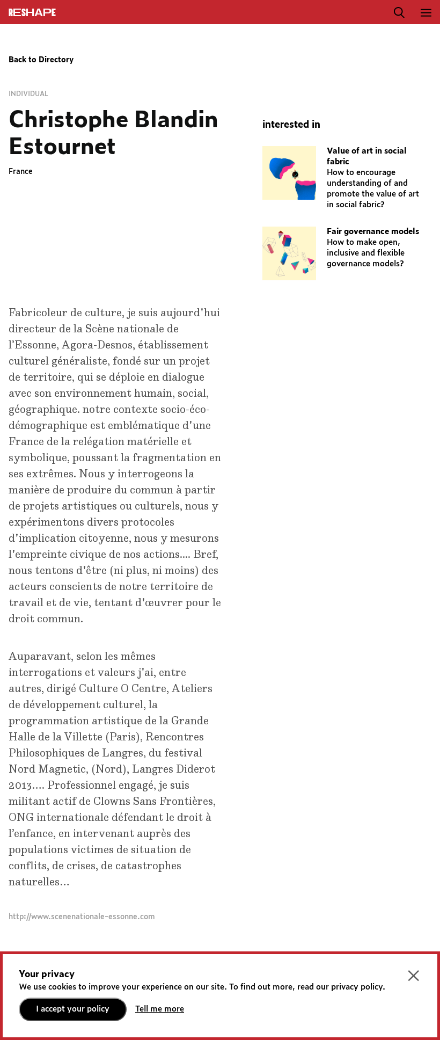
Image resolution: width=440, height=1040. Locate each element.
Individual (28, 94)
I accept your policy (72, 1009)
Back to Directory (41, 60)
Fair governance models (373, 232)
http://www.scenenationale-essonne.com (82, 917)
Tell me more (159, 1009)
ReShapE (32, 13)
